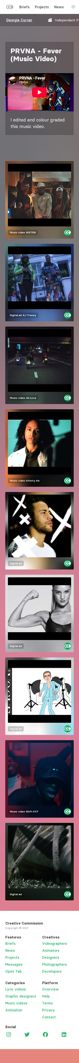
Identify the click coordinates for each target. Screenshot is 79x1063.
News (59, 7)
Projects (42, 7)
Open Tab (13, 971)
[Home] (9, 8)
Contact (49, 1017)
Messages (14, 964)
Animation (13, 1010)
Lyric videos (15, 989)
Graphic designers (20, 996)
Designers (50, 957)
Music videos (16, 1003)
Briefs (24, 7)
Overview (50, 989)
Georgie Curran (19, 20)
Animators (50, 950)
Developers (52, 971)
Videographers (54, 943)
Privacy (48, 1010)
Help (46, 996)
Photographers (54, 964)
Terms (47, 1003)
